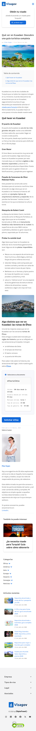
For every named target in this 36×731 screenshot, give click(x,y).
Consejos (6, 580)
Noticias (6, 584)
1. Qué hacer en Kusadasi (14, 77)
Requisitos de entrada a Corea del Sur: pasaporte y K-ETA (22, 600)
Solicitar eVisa (11, 419)
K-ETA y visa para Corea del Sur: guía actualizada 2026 (22, 611)
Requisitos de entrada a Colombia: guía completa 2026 (22, 622)
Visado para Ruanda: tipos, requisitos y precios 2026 (21, 654)
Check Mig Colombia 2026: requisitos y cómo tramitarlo (22, 634)
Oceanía (6, 577)
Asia (5, 570)
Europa (6, 573)
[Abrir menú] (33, 4)
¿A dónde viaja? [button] (18, 22)
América (6, 567)
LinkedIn (5, 510)
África (5, 563)
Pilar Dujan (8, 42)
